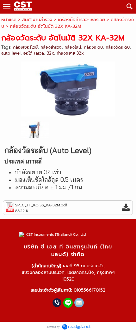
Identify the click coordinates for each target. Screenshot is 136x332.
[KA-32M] (68, 88)
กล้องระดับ (93, 47)
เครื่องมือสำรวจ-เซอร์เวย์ (81, 19)
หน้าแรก (8, 19)
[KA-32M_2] (35, 129)
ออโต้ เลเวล (33, 53)
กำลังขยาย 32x (70, 53)
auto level (11, 53)
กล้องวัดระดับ (118, 47)
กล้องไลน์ (73, 47)
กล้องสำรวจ (51, 47)
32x (50, 53)
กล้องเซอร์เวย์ (25, 47)
